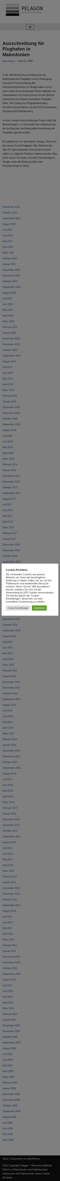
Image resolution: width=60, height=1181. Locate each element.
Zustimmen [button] (39, 608)
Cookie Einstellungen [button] (18, 608)
